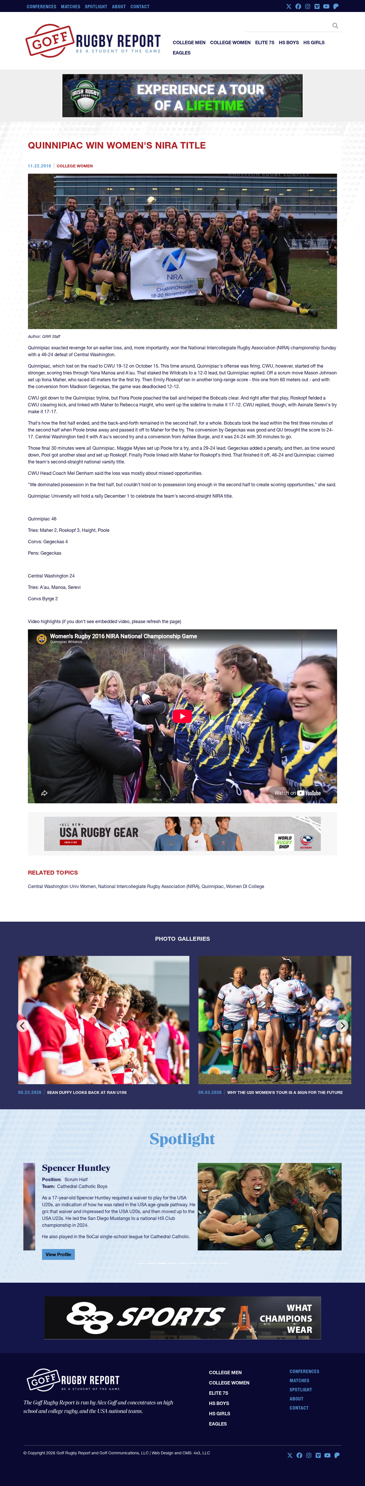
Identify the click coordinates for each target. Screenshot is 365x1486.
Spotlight (96, 6)
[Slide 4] (172, 1263)
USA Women (214, 1186)
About (119, 6)
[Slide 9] (223, 1263)
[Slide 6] (192, 1263)
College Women (230, 42)
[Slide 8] (213, 1263)
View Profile (202, 1257)
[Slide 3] (162, 1263)
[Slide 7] (203, 1263)
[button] (47, 1212)
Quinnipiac (213, 886)
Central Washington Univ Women (62, 886)
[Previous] (23, 1025)
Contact (140, 6)
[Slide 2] (151, 1263)
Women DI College (245, 886)
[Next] (342, 1025)
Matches (71, 6)
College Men (189, 42)
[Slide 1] (141, 1263)
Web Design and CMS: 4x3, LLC (181, 1452)
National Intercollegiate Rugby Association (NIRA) (148, 886)
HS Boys (289, 42)
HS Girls (314, 42)
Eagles (181, 53)
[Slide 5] (182, 1263)
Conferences (41, 6)
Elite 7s (264, 42)
